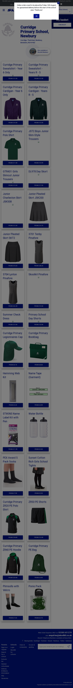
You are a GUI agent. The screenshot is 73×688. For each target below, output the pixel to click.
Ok (36, 16)
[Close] (58, 3)
